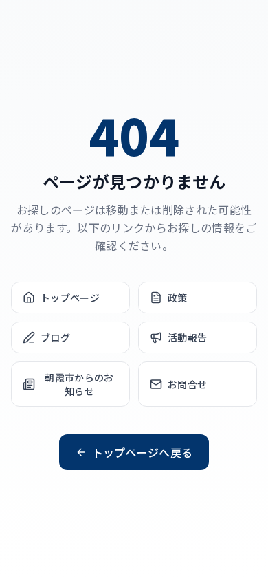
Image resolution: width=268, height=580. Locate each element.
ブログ (55, 337)
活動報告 (187, 337)
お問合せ (187, 384)
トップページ (70, 297)
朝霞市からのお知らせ (79, 384)
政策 (178, 297)
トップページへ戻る (142, 452)
